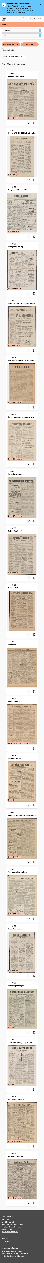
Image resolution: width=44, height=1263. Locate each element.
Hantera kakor (7, 1229)
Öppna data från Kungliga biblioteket (15, 1254)
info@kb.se (6, 1241)
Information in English (10, 1232)
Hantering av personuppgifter (12, 1224)
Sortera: (4, 57)
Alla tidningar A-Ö (8, 1222)
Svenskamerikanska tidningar (12, 1251)
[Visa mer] (29, 123)
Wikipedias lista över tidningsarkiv (14, 1256)
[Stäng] (40, 4)
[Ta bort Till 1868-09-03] (36, 44)
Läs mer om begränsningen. (16, 12)
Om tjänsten (38, 19)
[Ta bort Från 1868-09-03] (17, 44)
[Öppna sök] (20, 19)
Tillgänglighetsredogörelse (11, 1227)
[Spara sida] (34, 123)
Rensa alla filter (9, 50)
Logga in (28, 19)
